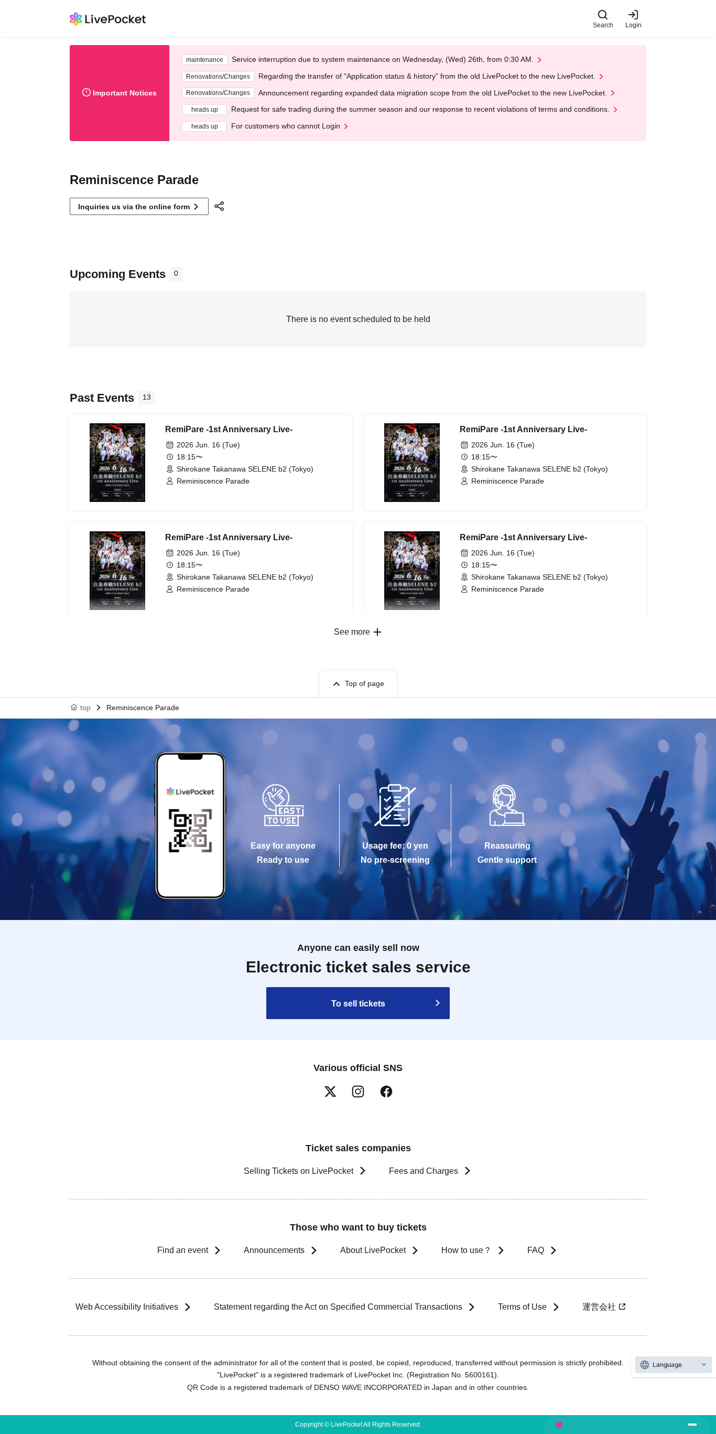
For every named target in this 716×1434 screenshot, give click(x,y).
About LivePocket (373, 1250)
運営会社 (599, 1306)
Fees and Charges (423, 1171)
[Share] (221, 206)
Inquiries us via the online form (134, 206)
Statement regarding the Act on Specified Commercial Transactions (338, 1306)
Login (633, 25)
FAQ (535, 1250)
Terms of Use (522, 1306)
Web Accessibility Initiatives (126, 1306)
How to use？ (466, 1250)
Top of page (364, 683)
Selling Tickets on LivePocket (298, 1171)
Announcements (274, 1250)
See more (352, 631)
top (85, 707)
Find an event (182, 1250)
